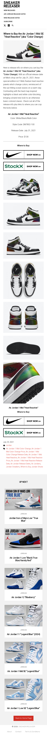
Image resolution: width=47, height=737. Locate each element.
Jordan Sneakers (13, 467)
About (9, 731)
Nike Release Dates (12, 18)
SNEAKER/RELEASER (27, 726)
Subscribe (8, 21)
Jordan (9, 445)
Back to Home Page (24, 718)
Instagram (10, 25)
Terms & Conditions (32, 731)
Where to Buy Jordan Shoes (32, 467)
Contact (18, 731)
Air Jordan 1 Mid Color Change (18, 449)
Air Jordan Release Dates (15, 14)
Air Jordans (36, 464)
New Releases (9, 10)
